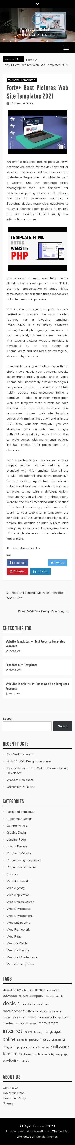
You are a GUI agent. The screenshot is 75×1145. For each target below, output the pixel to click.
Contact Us (11, 1088)
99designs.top (37, 29)
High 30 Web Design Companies (29, 761)
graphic (64, 1017)
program (35, 1039)
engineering (19, 1017)
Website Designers (20, 780)
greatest (9, 1023)
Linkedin (42, 571)
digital (44, 1011)
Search (7, 718)
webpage (61, 1054)
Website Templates (21, 80)
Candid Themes (47, 1136)
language (38, 1032)
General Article (17, 825)
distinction (56, 1011)
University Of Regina (21, 787)
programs (9, 1047)
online (9, 1039)
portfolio (22, 1039)
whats (25, 1061)
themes (27, 1054)
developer (28, 1004)
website (11, 1061)
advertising (27, 990)
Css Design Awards (20, 754)
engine (7, 1017)
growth (22, 1023)
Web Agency (16, 888)
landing (28, 1031)
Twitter (58, 563)
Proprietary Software (21, 867)
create (59, 995)
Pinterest (19, 571)
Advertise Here (13, 1093)
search (36, 1047)
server (45, 1047)
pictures (22, 547)
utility (51, 1054)
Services (12, 874)
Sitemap (8, 1103)
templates (34, 547)
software (60, 1046)
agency (40, 990)
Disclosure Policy (14, 1098)
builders (23, 995)
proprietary (23, 1047)
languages (53, 1031)
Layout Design (17, 846)
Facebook (18, 563)
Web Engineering (18, 922)
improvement (48, 1023)
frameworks (47, 1017)
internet (12, 1030)
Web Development (20, 916)
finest (32, 1017)
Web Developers (18, 909)
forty (14, 547)
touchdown (40, 1054)
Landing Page (16, 839)
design (11, 1003)
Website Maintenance (22, 957)
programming (54, 1039)
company (37, 996)
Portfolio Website (19, 853)
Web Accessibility (19, 881)
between (10, 995)
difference (32, 1011)
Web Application (18, 895)
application (52, 990)
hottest (32, 1023)
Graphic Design (17, 832)
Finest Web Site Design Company (41, 611)
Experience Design (19, 818)
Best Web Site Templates (21, 665)
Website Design (18, 950)
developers (43, 1004)
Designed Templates (21, 812)
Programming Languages (24, 860)
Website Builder (17, 943)
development (13, 1011)
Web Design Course (20, 902)
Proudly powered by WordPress (28, 1131)
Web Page (14, 936)
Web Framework (18, 929)
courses (49, 995)
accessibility (12, 990)
